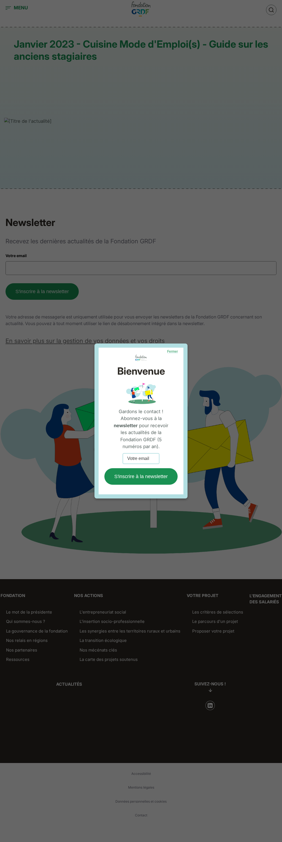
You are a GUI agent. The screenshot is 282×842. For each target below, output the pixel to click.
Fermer (172, 351)
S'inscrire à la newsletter (141, 476)
